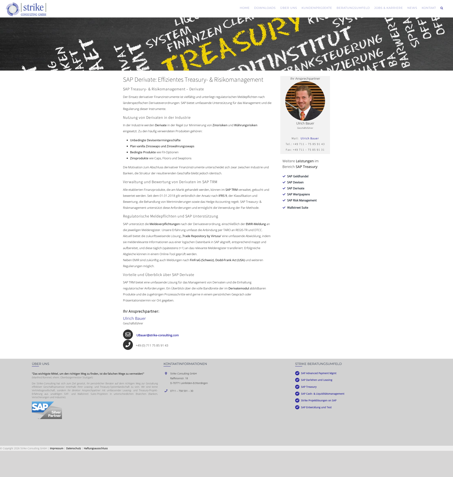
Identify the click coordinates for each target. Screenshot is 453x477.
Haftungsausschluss (96, 448)
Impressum (56, 448)
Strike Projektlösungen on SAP (318, 400)
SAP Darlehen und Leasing (316, 380)
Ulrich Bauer (310, 138)
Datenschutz (73, 448)
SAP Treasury (309, 386)
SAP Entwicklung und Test (316, 407)
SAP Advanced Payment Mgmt (318, 373)
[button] (441, 8)
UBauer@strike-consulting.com (157, 335)
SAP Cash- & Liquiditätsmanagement (322, 393)
